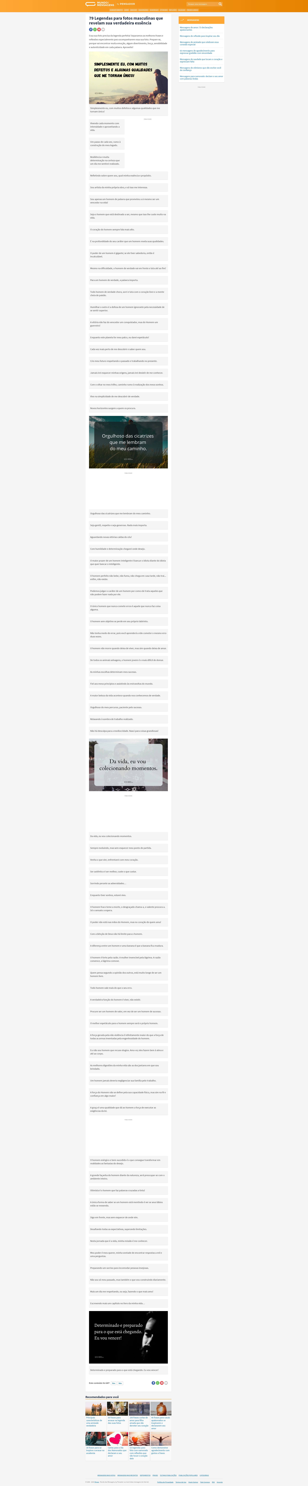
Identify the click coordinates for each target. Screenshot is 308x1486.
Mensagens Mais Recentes (127, 1475)
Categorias (204, 1475)
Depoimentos (145, 1475)
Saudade (181, 10)
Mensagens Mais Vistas (106, 1475)
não (120, 1383)
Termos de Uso (181, 1482)
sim (113, 1383)
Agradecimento (116, 10)
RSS (213, 1482)
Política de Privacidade (165, 1482)
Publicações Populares (188, 1475)
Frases (155, 1475)
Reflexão (172, 10)
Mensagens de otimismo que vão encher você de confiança (200, 69)
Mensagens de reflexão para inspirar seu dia (200, 36)
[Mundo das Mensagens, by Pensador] (118, 4)
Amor (126, 10)
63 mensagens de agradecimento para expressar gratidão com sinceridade (197, 51)
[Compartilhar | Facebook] (91, 29)
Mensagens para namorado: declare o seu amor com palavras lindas (201, 77)
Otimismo (163, 10)
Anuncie (220, 1482)
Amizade (133, 10)
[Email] (103, 29)
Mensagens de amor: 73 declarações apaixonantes (196, 28)
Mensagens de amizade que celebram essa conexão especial (199, 43)
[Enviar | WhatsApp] (95, 29)
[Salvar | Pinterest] (99, 29)
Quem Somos (193, 1482)
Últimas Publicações (168, 1475)
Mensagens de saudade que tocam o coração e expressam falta (201, 60)
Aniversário (143, 10)
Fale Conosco (205, 1482)
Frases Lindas (192, 10)
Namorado (154, 10)
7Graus (96, 1482)
